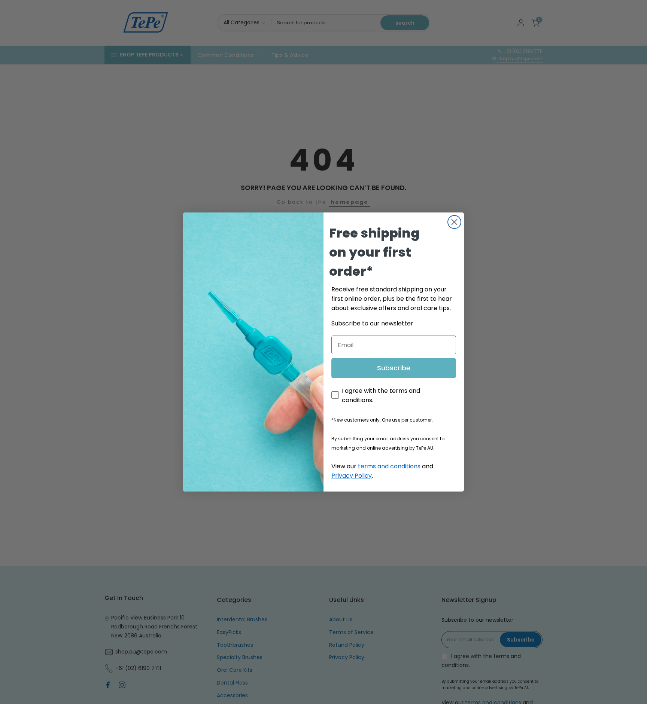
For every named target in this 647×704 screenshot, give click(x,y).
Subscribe (393, 368)
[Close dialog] (454, 222)
